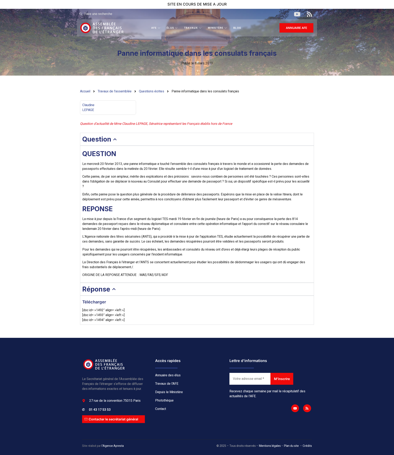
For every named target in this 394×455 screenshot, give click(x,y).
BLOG (237, 27)
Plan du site (291, 446)
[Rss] (307, 408)
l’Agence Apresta (113, 446)
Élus (170, 27)
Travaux (191, 27)
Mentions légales (270, 446)
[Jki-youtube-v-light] (295, 408)
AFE (154, 27)
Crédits (307, 446)
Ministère (215, 27)
